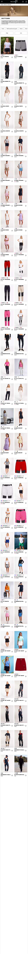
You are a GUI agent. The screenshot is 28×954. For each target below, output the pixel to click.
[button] (1, 1)
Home (2, 4)
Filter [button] (7, 33)
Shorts (21, 28)
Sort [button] (21, 33)
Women (5, 4)
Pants (3, 28)
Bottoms (9, 4)
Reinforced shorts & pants (12, 28)
